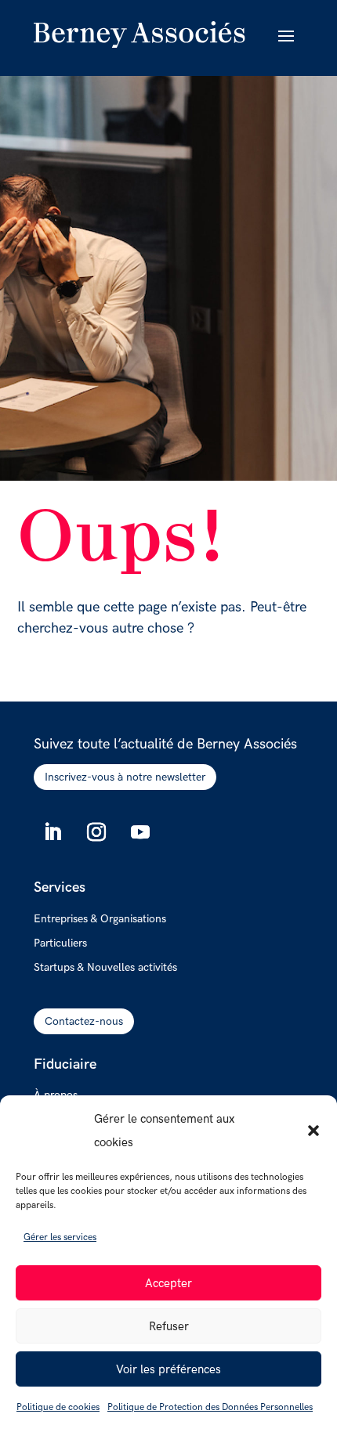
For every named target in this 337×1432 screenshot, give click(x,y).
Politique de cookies (58, 1407)
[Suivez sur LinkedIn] (52, 832)
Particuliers (60, 943)
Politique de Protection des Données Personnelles (210, 1407)
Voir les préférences (168, 1369)
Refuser (169, 1326)
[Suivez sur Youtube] (140, 832)
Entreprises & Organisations (100, 919)
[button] (313, 1130)
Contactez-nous (84, 1021)
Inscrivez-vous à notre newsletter (125, 777)
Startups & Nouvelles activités (105, 967)
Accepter (168, 1283)
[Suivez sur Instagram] (96, 832)
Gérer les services (60, 1237)
